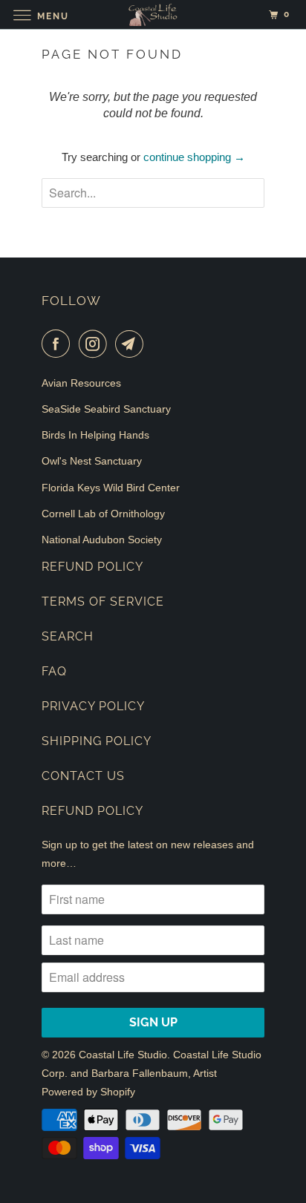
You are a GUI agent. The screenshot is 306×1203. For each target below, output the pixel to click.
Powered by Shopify (88, 1092)
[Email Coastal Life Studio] (132, 344)
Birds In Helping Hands (95, 435)
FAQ (54, 671)
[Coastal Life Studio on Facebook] (59, 344)
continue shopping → (194, 157)
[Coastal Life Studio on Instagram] (96, 344)
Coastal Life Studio (123, 1055)
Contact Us (83, 776)
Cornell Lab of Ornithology (103, 513)
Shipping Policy (97, 741)
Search (68, 636)
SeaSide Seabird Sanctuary (106, 409)
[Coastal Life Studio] (153, 14)
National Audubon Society (102, 539)
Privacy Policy (93, 706)
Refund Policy (92, 567)
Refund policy (92, 811)
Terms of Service (103, 601)
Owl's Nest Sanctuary (92, 461)
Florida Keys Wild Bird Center (111, 488)
